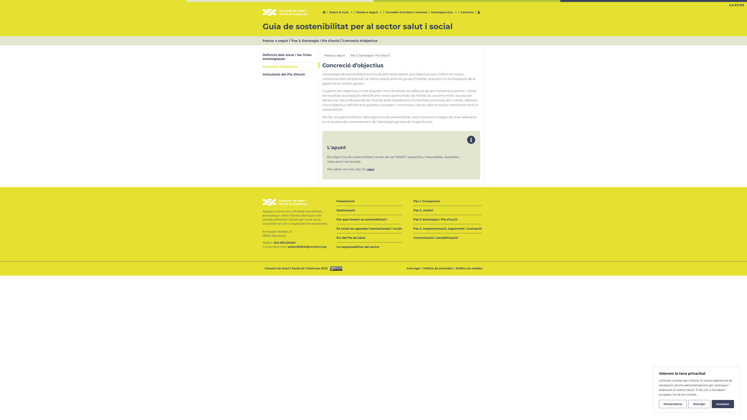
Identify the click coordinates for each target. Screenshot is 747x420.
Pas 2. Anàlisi (423, 210)
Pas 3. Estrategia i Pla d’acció (315, 41)
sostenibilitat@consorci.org (307, 246)
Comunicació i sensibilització (435, 238)
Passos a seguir (367, 12)
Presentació (346, 201)
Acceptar (722, 404)
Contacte (467, 12)
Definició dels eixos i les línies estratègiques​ (287, 57)
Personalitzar (673, 404)
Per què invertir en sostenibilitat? (362, 219)
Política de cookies (469, 268)
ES (737, 5)
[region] (696, 389)
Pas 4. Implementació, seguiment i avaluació (447, 228)
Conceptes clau (442, 12)
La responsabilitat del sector (358, 247)
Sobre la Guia (339, 12)
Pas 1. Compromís (426, 201)
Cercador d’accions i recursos (406, 12)
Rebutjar (699, 404)
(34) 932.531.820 (285, 242)
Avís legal (413, 268)
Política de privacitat (438, 268)
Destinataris (346, 210)
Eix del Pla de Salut (351, 238)
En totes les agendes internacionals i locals (369, 228)
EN (741, 5)
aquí (370, 169)
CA (731, 5)
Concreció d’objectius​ (280, 66)
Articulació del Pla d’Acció (284, 74)
